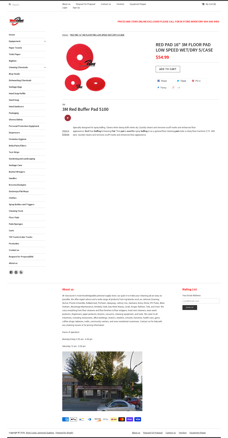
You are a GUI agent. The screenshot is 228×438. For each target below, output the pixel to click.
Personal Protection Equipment (24, 126)
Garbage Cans (15, 165)
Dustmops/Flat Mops (19, 191)
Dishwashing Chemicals (20, 80)
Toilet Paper (15, 54)
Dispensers (14, 133)
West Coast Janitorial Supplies (40, 433)
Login (64, 8)
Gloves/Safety (16, 119)
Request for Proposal (85, 4)
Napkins (13, 61)
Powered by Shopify (64, 433)
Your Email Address (191, 295)
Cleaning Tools (16, 211)
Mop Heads (14, 74)
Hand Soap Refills (17, 93)
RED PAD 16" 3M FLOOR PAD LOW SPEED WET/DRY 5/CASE (97, 35)
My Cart (211, 4)
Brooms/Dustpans (17, 185)
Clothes (13, 198)
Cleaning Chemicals (27, 67)
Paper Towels (15, 48)
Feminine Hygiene (17, 139)
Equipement (27, 41)
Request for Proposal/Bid (21, 257)
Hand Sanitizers (16, 106)
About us (66, 4)
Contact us (106, 4)
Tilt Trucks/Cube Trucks (20, 237)
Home (12, 35)
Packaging (14, 113)
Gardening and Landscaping (22, 159)
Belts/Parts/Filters (17, 146)
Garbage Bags (15, 87)
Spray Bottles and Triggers (21, 204)
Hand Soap (14, 100)
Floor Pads (14, 217)
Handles (13, 178)
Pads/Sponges (16, 224)
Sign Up (76, 8)
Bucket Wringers (17, 172)
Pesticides (14, 244)
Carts (11, 230)
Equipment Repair (138, 4)
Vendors (120, 4)
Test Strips (14, 152)
